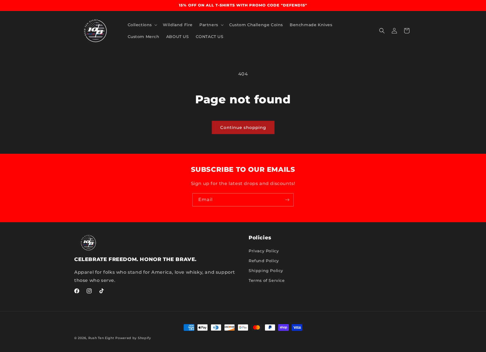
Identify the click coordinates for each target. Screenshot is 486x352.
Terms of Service (267, 280)
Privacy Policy (264, 250)
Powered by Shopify (133, 338)
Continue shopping (243, 127)
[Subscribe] (287, 199)
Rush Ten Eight (101, 338)
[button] (142, 25)
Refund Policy (264, 260)
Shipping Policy (266, 270)
